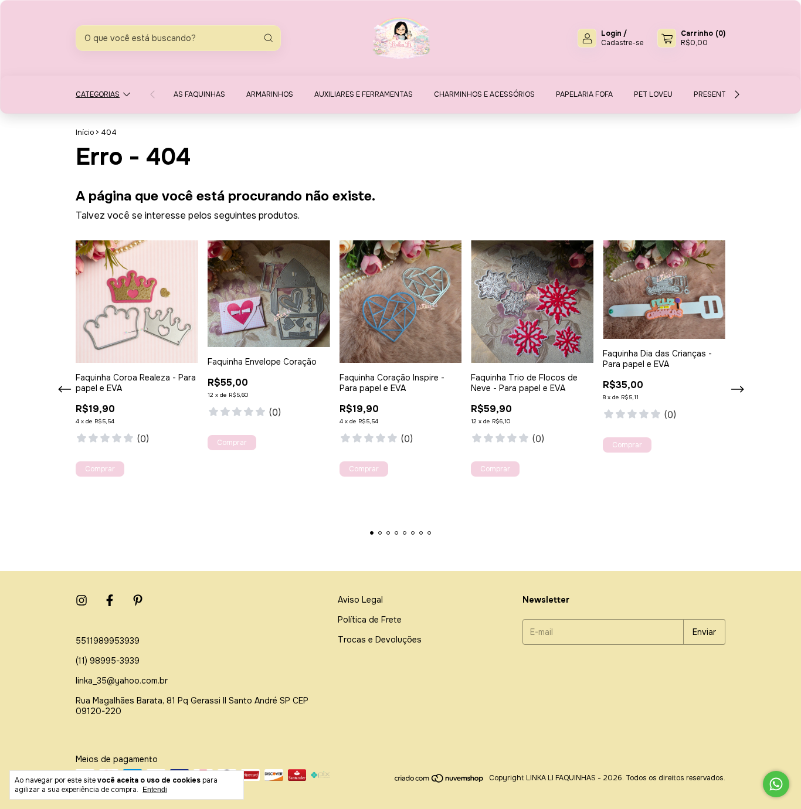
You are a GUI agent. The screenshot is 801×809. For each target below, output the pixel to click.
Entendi (154, 790)
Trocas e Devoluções (380, 639)
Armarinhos (269, 94)
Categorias (98, 94)
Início (85, 132)
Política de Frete (370, 619)
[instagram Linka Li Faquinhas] (81, 600)
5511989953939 (108, 640)
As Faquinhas (199, 94)
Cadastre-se (622, 42)
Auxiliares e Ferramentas (363, 94)
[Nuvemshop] (439, 781)
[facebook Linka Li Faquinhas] (110, 600)
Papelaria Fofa (584, 94)
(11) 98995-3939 (108, 660)
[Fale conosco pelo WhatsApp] (776, 784)
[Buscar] (268, 38)
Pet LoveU (653, 94)
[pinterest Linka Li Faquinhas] (138, 600)
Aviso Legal (360, 599)
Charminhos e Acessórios (484, 94)
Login (611, 33)
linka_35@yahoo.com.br (122, 680)
